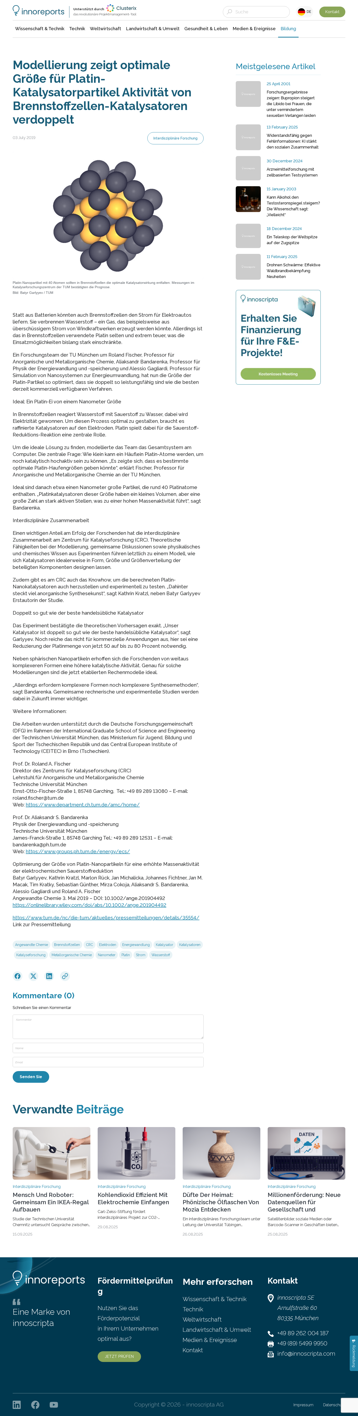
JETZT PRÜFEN (119, 1356)
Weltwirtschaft (202, 1319)
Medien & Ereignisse (210, 1339)
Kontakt (332, 11)
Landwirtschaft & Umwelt (217, 1329)
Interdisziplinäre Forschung (175, 138)
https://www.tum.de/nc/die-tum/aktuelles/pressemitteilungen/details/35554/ (106, 918)
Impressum (303, 1405)
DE (308, 12)
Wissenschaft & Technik (214, 1299)
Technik (193, 1309)
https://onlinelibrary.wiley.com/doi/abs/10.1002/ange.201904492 (89, 905)
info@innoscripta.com (306, 1353)
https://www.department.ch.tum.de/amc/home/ (83, 805)
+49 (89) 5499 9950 (302, 1343)
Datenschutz (334, 1405)
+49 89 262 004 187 (303, 1333)
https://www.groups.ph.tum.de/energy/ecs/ (78, 851)
